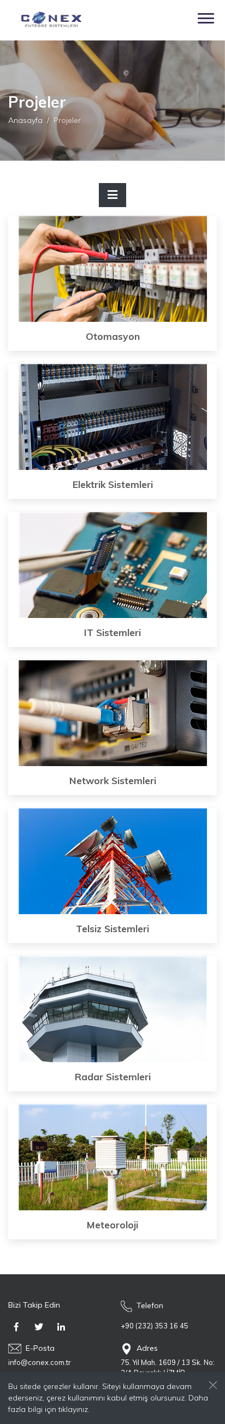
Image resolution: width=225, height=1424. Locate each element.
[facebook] (16, 1327)
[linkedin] (61, 1327)
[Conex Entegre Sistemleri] (47, 20)
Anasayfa (25, 120)
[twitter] (39, 1327)
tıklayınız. (74, 1409)
